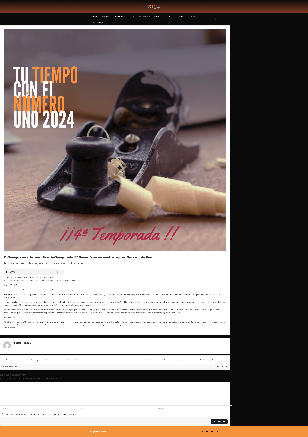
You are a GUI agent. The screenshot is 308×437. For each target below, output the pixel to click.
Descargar (48, 277)
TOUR (132, 16)
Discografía (119, 16)
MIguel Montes (42, 263)
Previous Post (12, 367)
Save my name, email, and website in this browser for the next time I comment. (40, 414)
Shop (180, 16)
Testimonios (97, 22)
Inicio (94, 16)
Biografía (106, 16)
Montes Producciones (149, 16)
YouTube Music (63, 280)
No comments (80, 263)
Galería (193, 16)
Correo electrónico (47, 280)
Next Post (221, 367)
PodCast (169, 16)
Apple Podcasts (21, 280)
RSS (73, 280)
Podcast (62, 263)
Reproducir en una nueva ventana (27, 277)
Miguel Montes (99, 431)
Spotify (33, 280)
